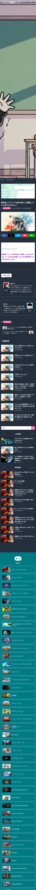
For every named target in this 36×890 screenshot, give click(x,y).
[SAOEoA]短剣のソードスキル (9, 196)
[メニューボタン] (32, 2)
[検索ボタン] (28, 2)
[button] (4, 235)
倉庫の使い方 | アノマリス (8, 186)
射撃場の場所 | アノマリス (8, 188)
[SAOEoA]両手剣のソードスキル (10, 193)
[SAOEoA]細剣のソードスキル (9, 198)
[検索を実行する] (33, 428)
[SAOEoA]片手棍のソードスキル (10, 194)
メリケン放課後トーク (11, 2)
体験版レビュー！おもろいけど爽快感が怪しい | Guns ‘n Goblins (18, 184)
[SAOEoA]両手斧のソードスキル (10, 191)
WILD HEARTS (7, 208)
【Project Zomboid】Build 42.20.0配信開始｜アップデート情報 (18, 189)
